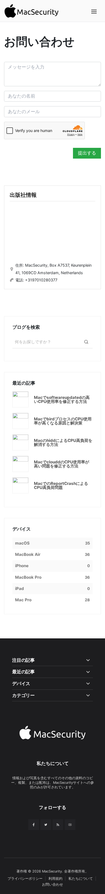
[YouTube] (70, 824)
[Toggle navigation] (94, 11)
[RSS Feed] (57, 824)
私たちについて (80, 879)
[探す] (86, 341)
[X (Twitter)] (45, 824)
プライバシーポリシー (25, 879)
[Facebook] (33, 824)
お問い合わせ (52, 884)
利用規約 (55, 879)
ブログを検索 (26, 327)
